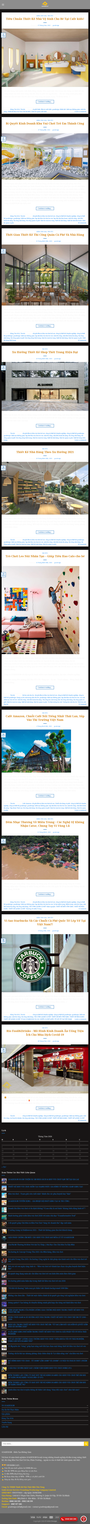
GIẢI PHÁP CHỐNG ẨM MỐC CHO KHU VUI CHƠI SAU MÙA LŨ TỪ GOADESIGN (41, 1237)
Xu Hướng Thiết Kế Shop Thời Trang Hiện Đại (45, 352)
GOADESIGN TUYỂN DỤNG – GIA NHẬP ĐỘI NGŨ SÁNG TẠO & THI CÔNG (38, 1201)
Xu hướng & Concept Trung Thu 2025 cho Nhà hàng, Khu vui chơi (35, 1252)
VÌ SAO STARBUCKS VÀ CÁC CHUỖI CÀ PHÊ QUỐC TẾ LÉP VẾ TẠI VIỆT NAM (46, 1019)
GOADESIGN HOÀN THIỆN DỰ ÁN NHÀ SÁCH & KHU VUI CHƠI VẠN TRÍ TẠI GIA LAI (43, 1179)
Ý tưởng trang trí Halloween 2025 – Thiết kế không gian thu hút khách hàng (40, 1230)
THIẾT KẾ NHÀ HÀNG (77, 1017)
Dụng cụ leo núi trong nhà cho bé (28, 697)
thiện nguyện (51, 906)
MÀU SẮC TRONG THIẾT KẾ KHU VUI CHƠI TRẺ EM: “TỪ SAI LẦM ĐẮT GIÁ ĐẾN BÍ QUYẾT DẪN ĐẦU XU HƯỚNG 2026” (48, 1325)
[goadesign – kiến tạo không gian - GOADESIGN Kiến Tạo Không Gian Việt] (45, 4)
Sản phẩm (6, 1414)
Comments (82, 223)
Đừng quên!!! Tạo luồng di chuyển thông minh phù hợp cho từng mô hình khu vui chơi (44, 1303)
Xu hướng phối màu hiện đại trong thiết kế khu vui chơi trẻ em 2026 (37, 1281)
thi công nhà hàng (19, 220)
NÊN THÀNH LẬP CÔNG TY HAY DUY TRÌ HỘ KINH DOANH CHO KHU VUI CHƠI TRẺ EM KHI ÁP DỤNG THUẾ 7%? (47, 1383)
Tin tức (50, 16)
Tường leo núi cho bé (70, 702)
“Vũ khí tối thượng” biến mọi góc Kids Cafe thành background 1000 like (38, 1288)
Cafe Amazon (26, 803)
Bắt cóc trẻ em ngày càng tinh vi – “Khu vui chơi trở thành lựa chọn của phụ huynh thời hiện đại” (46, 1267)
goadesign (56, 25)
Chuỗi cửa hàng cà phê (62, 803)
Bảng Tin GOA (42, 16)
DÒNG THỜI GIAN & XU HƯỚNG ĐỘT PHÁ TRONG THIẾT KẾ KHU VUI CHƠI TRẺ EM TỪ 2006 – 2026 (47, 1318)
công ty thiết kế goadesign (75, 433)
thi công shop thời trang (33, 338)
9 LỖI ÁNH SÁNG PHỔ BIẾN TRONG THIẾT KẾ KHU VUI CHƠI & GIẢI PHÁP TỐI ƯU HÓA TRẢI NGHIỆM (47, 1333)
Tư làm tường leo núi (55, 702)
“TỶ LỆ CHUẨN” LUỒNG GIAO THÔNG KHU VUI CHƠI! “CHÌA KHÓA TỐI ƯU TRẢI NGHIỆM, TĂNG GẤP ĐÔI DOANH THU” (46, 1340)
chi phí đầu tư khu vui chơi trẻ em (44, 216)
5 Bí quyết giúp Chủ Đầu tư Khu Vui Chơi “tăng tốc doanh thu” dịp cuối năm (39, 1223)
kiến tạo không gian (73, 109)
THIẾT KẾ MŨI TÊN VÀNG (64, 906)
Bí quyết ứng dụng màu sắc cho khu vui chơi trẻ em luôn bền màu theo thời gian (42, 1274)
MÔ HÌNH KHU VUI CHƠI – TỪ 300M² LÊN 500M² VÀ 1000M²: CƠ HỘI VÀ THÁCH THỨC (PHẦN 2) (47, 1362)
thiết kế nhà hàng (61, 220)
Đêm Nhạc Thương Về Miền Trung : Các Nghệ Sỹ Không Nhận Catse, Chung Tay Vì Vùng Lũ (45, 824)
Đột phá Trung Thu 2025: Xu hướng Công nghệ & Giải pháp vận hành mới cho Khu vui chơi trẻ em (47, 1260)
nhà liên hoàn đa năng (70, 336)
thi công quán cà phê (33, 220)
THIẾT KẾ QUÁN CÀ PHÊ (17, 909)
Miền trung (69, 904)
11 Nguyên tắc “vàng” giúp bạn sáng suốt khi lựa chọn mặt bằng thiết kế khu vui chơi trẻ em (47, 1346)
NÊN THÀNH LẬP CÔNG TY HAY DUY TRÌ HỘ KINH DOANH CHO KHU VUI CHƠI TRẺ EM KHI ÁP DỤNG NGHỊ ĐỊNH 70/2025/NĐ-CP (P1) (47, 1376)
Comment (82, 704)
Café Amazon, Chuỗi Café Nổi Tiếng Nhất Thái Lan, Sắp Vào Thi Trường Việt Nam (45, 718)
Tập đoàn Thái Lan (16, 808)
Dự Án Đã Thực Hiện (10, 1409)
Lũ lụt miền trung (59, 904)
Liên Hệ (5, 1427)
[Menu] (3, 4)
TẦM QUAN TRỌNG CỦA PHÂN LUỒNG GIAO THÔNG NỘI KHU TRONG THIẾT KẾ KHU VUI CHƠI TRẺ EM (46, 1311)
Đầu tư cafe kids (46, 109)
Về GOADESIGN (8, 1405)
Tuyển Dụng (7, 1422)
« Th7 (4, 1167)
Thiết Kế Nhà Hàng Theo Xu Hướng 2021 (45, 452)
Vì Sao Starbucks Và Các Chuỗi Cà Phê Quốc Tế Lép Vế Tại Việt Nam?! (45, 922)
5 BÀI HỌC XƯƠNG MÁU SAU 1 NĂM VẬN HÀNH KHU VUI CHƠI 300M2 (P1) (40, 1368)
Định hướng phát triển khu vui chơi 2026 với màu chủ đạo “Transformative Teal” (42, 1216)
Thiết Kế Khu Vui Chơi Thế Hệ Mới (19, 112)
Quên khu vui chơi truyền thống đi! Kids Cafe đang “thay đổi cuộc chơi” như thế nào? (43, 1390)
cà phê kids (36, 109)
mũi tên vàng (72, 218)
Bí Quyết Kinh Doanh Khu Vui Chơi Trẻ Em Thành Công (45, 123)
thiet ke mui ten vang (48, 220)
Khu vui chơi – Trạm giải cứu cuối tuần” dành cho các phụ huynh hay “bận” (39, 1194)
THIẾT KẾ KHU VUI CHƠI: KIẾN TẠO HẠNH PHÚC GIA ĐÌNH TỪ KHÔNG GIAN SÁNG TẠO (45, 1187)
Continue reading (45, 102)
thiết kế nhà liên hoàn (74, 220)
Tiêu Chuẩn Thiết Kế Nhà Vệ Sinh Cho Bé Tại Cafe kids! (45, 19)
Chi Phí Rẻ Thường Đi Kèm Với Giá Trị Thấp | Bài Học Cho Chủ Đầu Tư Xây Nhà (41, 1245)
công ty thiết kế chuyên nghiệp (66, 216)
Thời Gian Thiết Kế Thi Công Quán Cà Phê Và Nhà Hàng (45, 235)
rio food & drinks (16, 1118)
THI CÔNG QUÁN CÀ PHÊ (37, 906)
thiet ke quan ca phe (75, 338)
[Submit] (86, 1444)
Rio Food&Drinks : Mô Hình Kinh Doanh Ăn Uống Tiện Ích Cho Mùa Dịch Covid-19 (45, 1032)
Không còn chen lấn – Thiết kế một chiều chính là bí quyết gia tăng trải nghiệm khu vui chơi (46, 1295)
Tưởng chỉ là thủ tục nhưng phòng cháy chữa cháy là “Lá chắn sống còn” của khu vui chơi (45, 1353)
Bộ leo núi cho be (28, 695)
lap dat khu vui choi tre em (44, 218)
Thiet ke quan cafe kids (39, 112)
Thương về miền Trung (33, 909)
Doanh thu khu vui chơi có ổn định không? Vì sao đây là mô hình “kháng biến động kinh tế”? (46, 1208)
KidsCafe (63, 109)
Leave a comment (80, 112)
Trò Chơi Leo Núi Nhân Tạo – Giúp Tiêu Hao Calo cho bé (45, 556)
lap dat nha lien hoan (61, 218)
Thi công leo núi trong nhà (51, 700)
